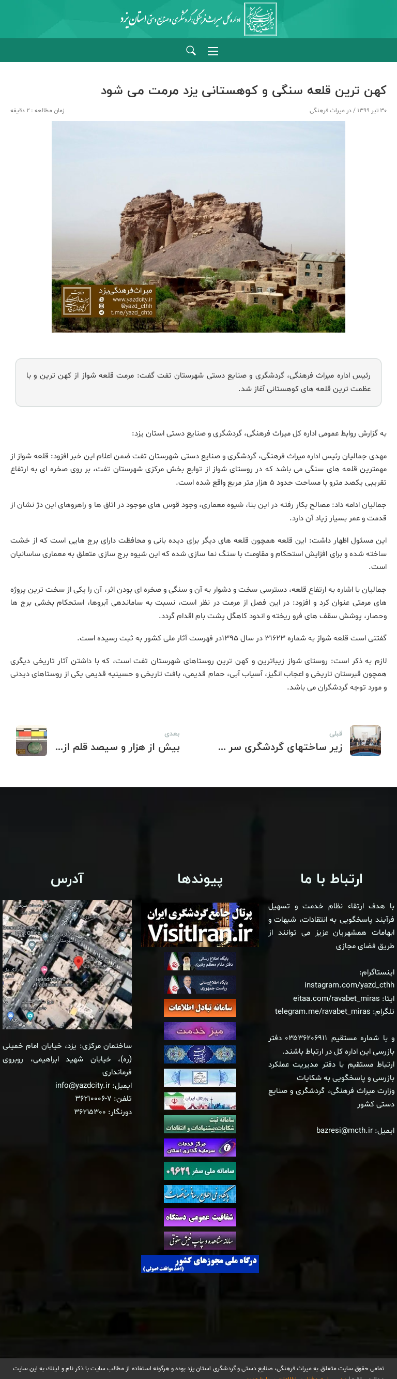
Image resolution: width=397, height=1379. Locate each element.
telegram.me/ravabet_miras (323, 1012)
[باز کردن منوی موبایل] (213, 51)
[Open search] (191, 50)
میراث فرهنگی (327, 111)
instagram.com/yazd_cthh (349, 985)
